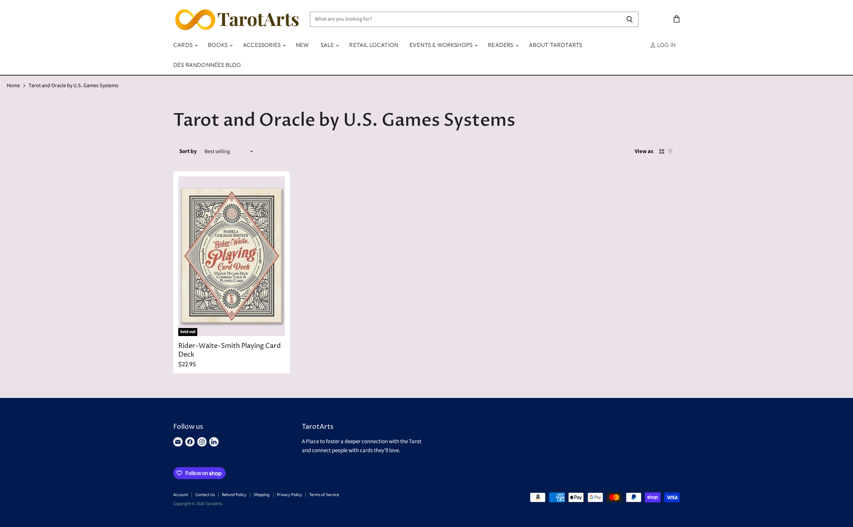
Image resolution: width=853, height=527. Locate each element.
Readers (501, 44)
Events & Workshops (442, 44)
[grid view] (661, 151)
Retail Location (373, 44)
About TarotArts (555, 44)
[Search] (629, 19)
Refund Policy (234, 495)
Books (218, 44)
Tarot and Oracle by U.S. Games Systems (73, 85)
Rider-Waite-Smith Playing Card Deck (229, 350)
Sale (328, 44)
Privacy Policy (289, 495)
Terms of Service (324, 495)
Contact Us (205, 495)
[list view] (670, 151)
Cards (183, 44)
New (302, 44)
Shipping (262, 495)
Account (180, 495)
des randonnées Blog (207, 64)
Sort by (188, 151)
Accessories (262, 44)
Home (13, 85)
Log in (666, 44)
